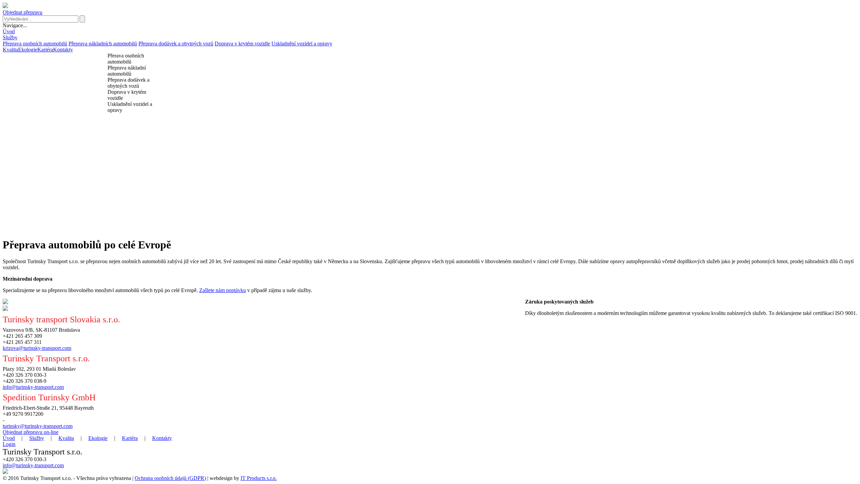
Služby (10, 37)
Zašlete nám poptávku (222, 290)
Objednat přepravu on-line (30, 432)
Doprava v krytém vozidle (242, 43)
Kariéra (45, 49)
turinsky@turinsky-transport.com (38, 426)
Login (9, 444)
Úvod (9, 31)
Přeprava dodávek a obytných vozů (175, 43)
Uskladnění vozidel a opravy (301, 43)
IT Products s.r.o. (259, 478)
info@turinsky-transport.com (33, 387)
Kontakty (63, 49)
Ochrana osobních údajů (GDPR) (170, 478)
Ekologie (27, 49)
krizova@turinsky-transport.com (37, 348)
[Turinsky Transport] (5, 6)
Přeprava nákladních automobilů (103, 43)
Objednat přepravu (22, 12)
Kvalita (10, 49)
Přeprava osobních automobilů (35, 43)
